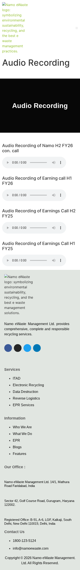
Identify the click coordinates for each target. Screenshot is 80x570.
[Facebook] (8, 348)
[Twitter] (27, 348)
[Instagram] (18, 348)
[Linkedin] (37, 348)
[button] (77, 28)
